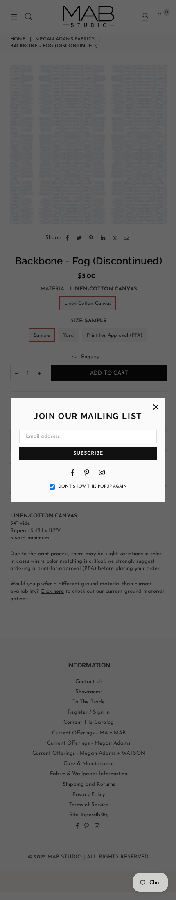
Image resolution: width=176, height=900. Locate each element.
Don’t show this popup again (92, 486)
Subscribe (88, 453)
